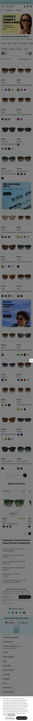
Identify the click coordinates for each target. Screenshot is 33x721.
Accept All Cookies (21, 718)
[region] (16, 708)
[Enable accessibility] (31, 360)
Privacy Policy (11, 715)
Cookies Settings (10, 718)
